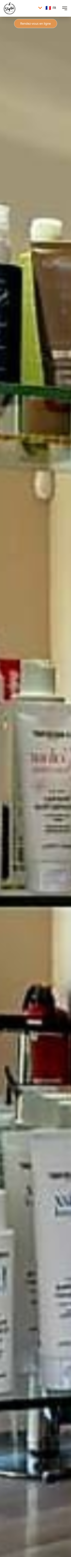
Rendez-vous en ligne (35, 23)
